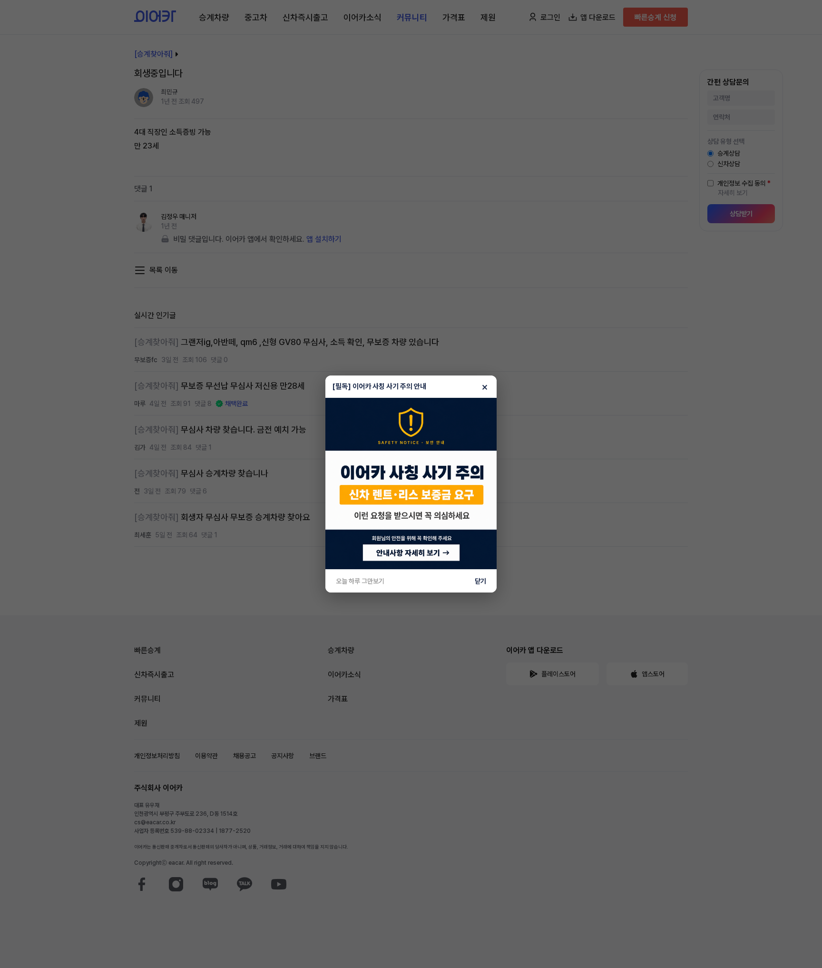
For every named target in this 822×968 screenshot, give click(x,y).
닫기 (480, 581)
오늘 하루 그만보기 (360, 581)
